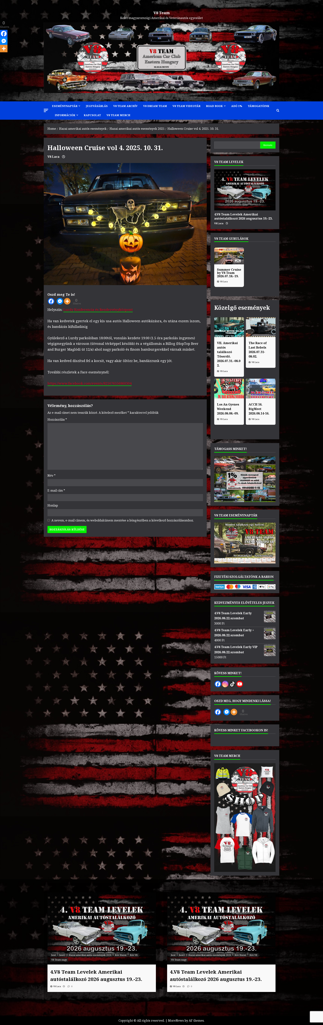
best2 (62, 955)
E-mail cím (56, 490)
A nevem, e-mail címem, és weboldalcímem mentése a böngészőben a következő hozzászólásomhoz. (122, 520)
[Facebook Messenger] (60, 301)
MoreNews (176, 1020)
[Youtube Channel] (239, 684)
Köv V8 (134, 955)
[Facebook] (51, 301)
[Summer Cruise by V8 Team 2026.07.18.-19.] (229, 256)
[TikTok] (232, 684)
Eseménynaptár (64, 106)
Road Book (214, 106)
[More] (67, 301)
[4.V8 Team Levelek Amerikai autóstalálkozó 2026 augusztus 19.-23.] (245, 189)
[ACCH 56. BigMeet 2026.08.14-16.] (261, 388)
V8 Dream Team (155, 106)
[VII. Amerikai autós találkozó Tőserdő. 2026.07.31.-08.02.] (229, 327)
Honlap (52, 505)
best (53, 955)
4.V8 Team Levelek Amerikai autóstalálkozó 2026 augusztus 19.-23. (243, 216)
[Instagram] (225, 684)
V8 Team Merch (118, 115)
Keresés (267, 145)
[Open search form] (277, 110)
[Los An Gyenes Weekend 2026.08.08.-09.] (229, 388)
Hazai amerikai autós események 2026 (90, 955)
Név (51, 475)
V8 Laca (53, 157)
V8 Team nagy (59, 959)
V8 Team (161, 12)
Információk (65, 115)
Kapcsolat (92, 115)
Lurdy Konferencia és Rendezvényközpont (98, 309)
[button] (46, 110)
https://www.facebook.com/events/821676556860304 (89, 383)
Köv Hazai (120, 955)
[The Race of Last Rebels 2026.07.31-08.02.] (261, 327)
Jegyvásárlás (97, 106)
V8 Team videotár (186, 106)
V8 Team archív (125, 106)
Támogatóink (258, 106)
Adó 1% (236, 106)
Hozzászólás (57, 419)
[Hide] (1, 55)
